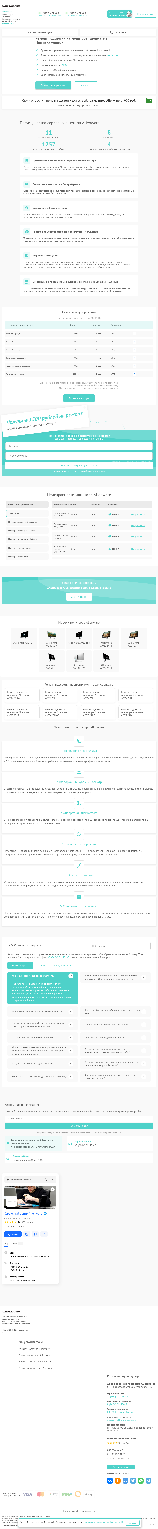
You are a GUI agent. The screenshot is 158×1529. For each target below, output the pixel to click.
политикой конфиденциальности (91, 471)
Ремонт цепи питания (15, 374)
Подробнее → (138, 514)
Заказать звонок (79, 596)
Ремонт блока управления (16, 350)
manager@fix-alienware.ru (121, 1419)
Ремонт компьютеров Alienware (36, 1367)
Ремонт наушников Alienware (35, 1361)
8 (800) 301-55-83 (117, 1404)
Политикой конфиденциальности (107, 1132)
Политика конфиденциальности (79, 1511)
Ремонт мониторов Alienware (35, 1355)
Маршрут (15, 1234)
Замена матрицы (13, 334)
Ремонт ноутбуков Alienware (34, 1348)
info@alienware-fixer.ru (120, 1412)
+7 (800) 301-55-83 (51, 13)
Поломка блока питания (61, 536)
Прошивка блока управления (18, 366)
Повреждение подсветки (61, 525)
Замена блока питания (15, 342)
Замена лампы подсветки (16, 358)
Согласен (132, 1522)
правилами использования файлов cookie (103, 1522)
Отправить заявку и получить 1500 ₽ (79, 465)
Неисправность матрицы (61, 514)
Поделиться (110, 1481)
